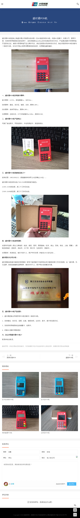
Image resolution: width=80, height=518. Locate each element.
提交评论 (71, 484)
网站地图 (50, 515)
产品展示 (33, 22)
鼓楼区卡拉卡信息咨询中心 (40, 4)
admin (25, 22)
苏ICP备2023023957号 (60, 515)
